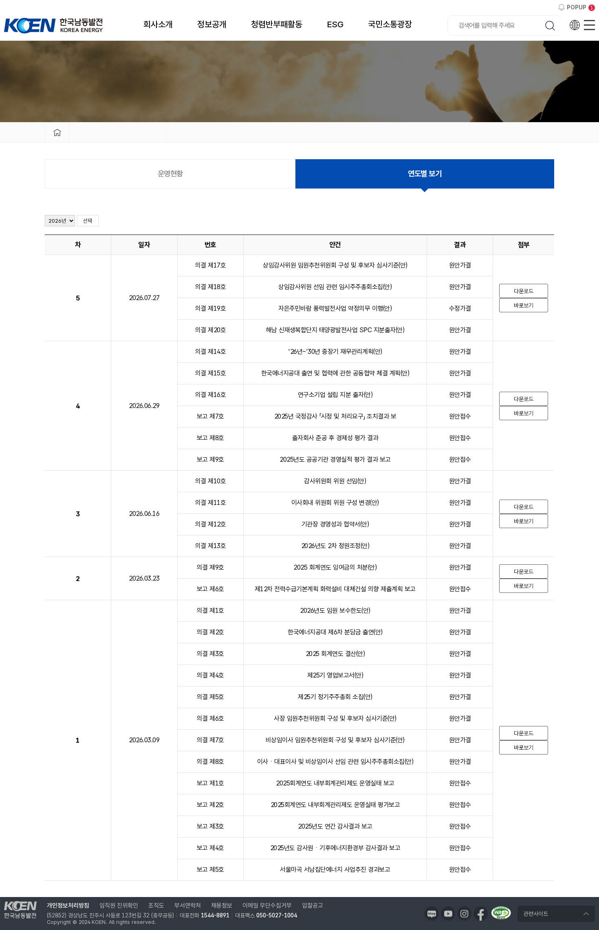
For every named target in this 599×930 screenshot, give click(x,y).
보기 (523, 305)
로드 (523, 291)
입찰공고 (312, 905)
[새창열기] (432, 913)
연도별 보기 (424, 173)
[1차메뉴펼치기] (118, 132)
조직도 (156, 905)
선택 (87, 220)
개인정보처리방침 (68, 905)
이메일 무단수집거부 (267, 905)
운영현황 (170, 173)
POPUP (576, 7)
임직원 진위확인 (118, 905)
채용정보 (221, 905)
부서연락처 (187, 905)
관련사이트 (536, 913)
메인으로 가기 (57, 132)
